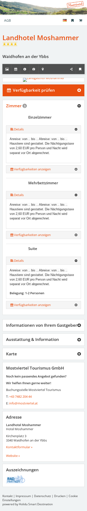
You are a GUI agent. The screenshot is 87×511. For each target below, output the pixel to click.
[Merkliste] (72, 20)
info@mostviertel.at (23, 403)
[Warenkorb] (80, 20)
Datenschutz (42, 496)
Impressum (23, 496)
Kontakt (7, 496)
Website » (13, 456)
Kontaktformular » (19, 447)
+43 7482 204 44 (20, 396)
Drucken (59, 496)
